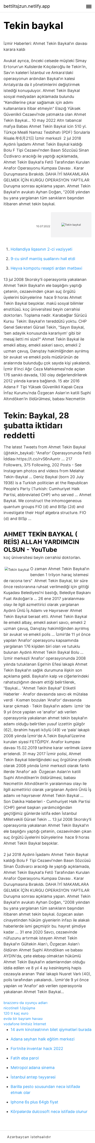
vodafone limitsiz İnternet (25, 1024)
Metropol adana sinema (33, 1067)
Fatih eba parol (25, 1058)
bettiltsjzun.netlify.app (27, 6)
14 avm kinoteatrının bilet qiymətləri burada (51, 1029)
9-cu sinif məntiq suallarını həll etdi (43, 258)
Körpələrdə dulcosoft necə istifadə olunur (49, 1111)
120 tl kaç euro (16, 1013)
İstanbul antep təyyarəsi (33, 1077)
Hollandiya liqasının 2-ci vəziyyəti (41, 249)
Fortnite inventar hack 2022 (37, 1048)
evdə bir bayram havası (23, 1018)
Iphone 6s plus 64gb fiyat (34, 1102)
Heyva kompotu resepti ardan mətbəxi (46, 268)
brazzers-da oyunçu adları (26, 1002)
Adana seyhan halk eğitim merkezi (42, 1039)
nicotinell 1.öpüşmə (19, 1008)
